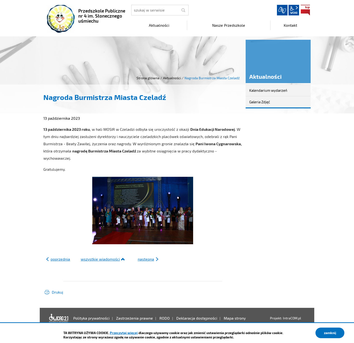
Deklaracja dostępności (59, 318)
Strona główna (148, 78)
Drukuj (57, 292)
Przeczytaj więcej (124, 333)
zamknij (330, 333)
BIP (305, 10)
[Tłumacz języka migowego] (282, 10)
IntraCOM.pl (292, 318)
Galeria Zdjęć (259, 102)
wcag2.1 (293, 10)
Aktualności (172, 78)
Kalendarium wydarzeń (268, 90)
